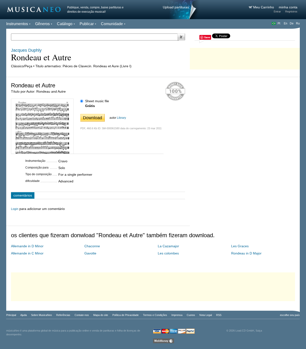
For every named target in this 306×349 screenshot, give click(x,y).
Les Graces (240, 246)
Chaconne (92, 246)
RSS (218, 315)
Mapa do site (100, 315)
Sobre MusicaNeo (41, 315)
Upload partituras (176, 7)
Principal (11, 315)
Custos (191, 315)
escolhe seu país (290, 315)
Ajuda (23, 315)
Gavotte (90, 253)
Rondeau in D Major (246, 253)
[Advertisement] (245, 57)
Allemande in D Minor (27, 246)
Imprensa (176, 315)
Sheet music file (97, 101)
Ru (298, 23)
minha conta (288, 7)
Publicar (87, 24)
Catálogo (64, 24)
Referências (63, 315)
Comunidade (112, 24)
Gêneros (42, 24)
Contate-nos (82, 315)
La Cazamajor (168, 246)
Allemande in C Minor (27, 253)
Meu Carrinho (264, 7)
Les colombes (168, 253)
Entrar (277, 11)
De (292, 23)
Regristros (291, 11)
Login (14, 209)
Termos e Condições (155, 315)
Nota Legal (205, 315)
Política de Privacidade (125, 315)
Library (121, 117)
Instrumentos (17, 24)
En (285, 23)
